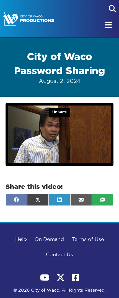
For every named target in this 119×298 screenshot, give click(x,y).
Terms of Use (88, 239)
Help (21, 239)
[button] (112, 8)
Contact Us (59, 255)
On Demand (49, 239)
